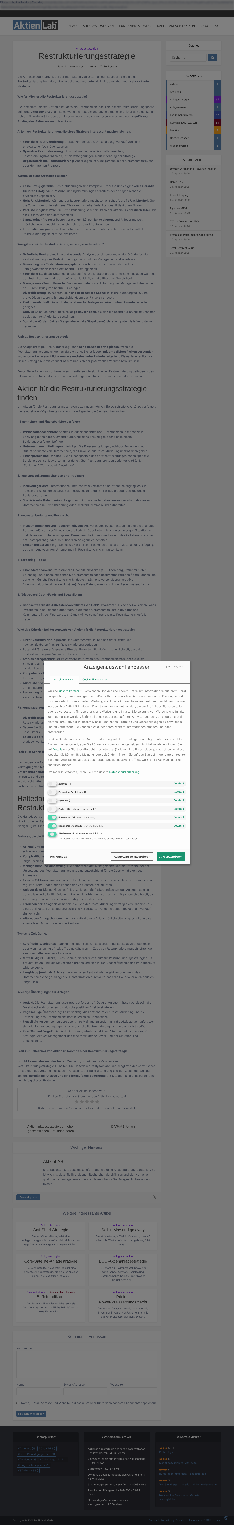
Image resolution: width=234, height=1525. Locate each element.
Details (179, 783)
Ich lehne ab (58, 856)
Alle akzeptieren (170, 856)
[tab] (64, 680)
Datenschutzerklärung (124, 772)
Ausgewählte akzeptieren (132, 856)
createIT (182, 666)
